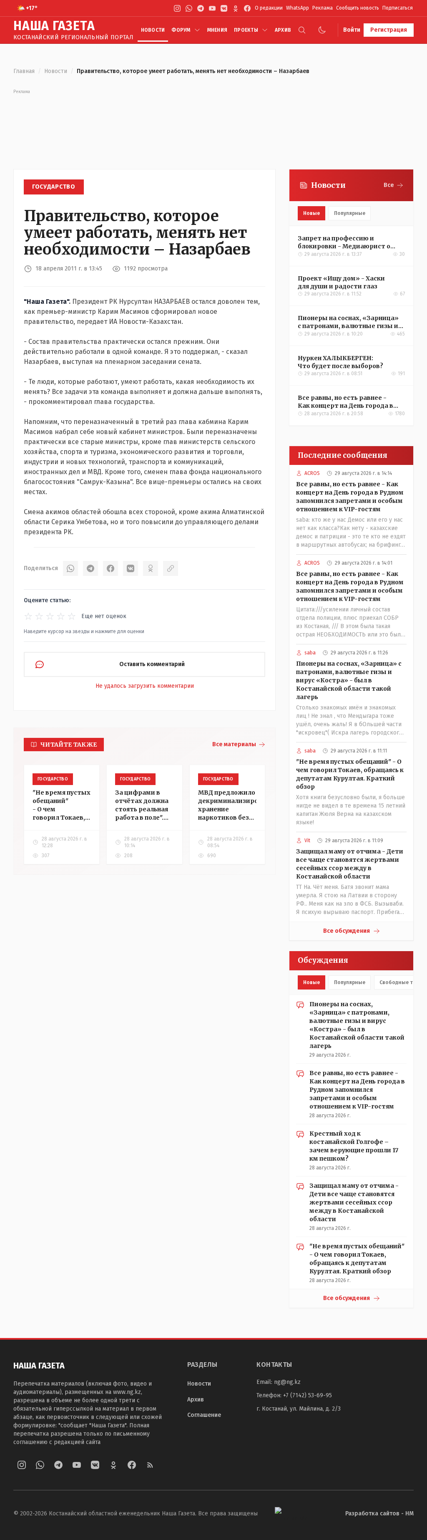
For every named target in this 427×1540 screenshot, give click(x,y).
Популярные (349, 213)
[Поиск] (301, 30)
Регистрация (388, 29)
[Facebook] (247, 8)
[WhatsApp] (189, 8)
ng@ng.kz (287, 1382)
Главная (24, 71)
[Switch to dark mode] (321, 30)
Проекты (246, 30)
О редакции (269, 8)
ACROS (312, 473)
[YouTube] (212, 8)
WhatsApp (297, 8)
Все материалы (234, 744)
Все (389, 185)
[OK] (150, 568)
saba (310, 653)
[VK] (224, 8)
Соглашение (204, 1415)
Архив (283, 30)
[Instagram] (177, 8)
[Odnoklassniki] (236, 8)
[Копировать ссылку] (170, 568)
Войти (351, 29)
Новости (153, 30)
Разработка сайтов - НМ (379, 1513)
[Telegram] (201, 8)
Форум (180, 30)
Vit (307, 840)
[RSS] (150, 1465)
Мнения (217, 30)
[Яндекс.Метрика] (293, 1513)
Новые (311, 213)
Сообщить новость (357, 8)
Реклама (322, 8)
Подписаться (397, 8)
